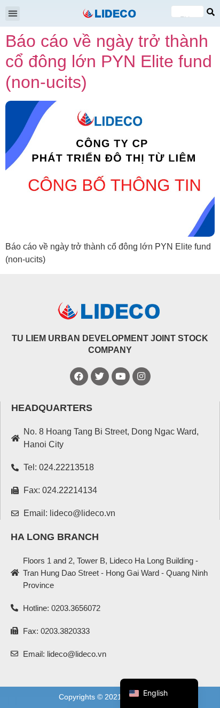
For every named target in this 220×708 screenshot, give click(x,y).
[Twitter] (100, 376)
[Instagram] (141, 376)
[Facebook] (79, 376)
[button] (12, 13)
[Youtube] (121, 376)
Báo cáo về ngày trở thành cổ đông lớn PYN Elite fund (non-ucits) (108, 61)
